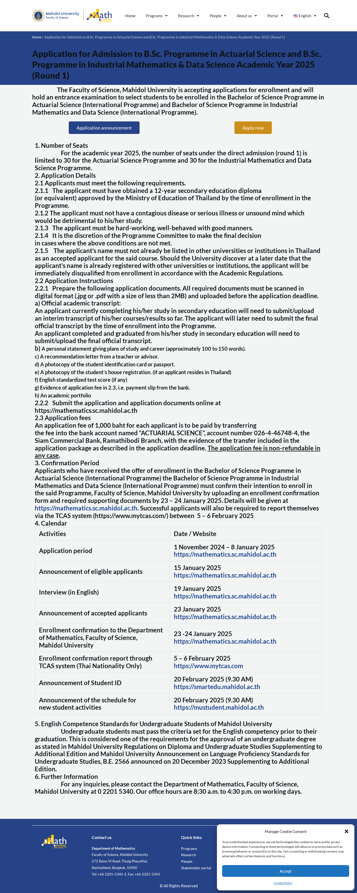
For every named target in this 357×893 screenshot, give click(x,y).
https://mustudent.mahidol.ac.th (219, 707)
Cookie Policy (283, 883)
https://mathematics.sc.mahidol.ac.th (86, 508)
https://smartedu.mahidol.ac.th (217, 686)
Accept (286, 871)
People (215, 15)
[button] (346, 831)
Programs (154, 15)
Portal (272, 15)
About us (244, 15)
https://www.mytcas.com (208, 665)
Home (130, 15)
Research (186, 15)
